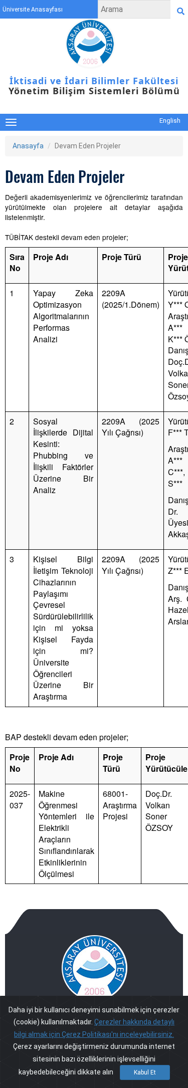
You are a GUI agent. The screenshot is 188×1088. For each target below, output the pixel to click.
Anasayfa (28, 146)
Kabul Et (145, 1072)
